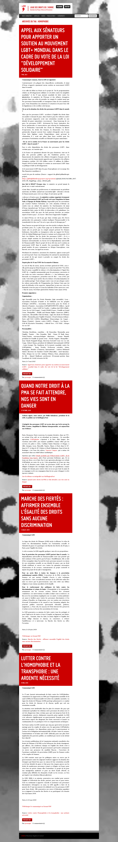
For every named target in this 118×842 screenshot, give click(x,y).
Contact (41, 836)
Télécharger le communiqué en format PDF (36, 806)
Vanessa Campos (51, 450)
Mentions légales (31, 836)
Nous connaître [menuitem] (26, 16)
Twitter (67, 7)
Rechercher (92, 16)
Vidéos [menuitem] (43, 16)
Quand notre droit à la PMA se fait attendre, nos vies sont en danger (45, 395)
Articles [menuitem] (36, 16)
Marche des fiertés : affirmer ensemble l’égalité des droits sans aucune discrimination (42, 511)
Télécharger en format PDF (31, 636)
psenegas (28, 377)
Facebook (59, 7)
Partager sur (27, 374)
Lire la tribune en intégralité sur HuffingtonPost (38, 476)
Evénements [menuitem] (61, 16)
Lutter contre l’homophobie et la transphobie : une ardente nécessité (40, 668)
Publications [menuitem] (51, 16)
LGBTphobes (34, 439)
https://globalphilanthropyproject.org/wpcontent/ (39, 178)
